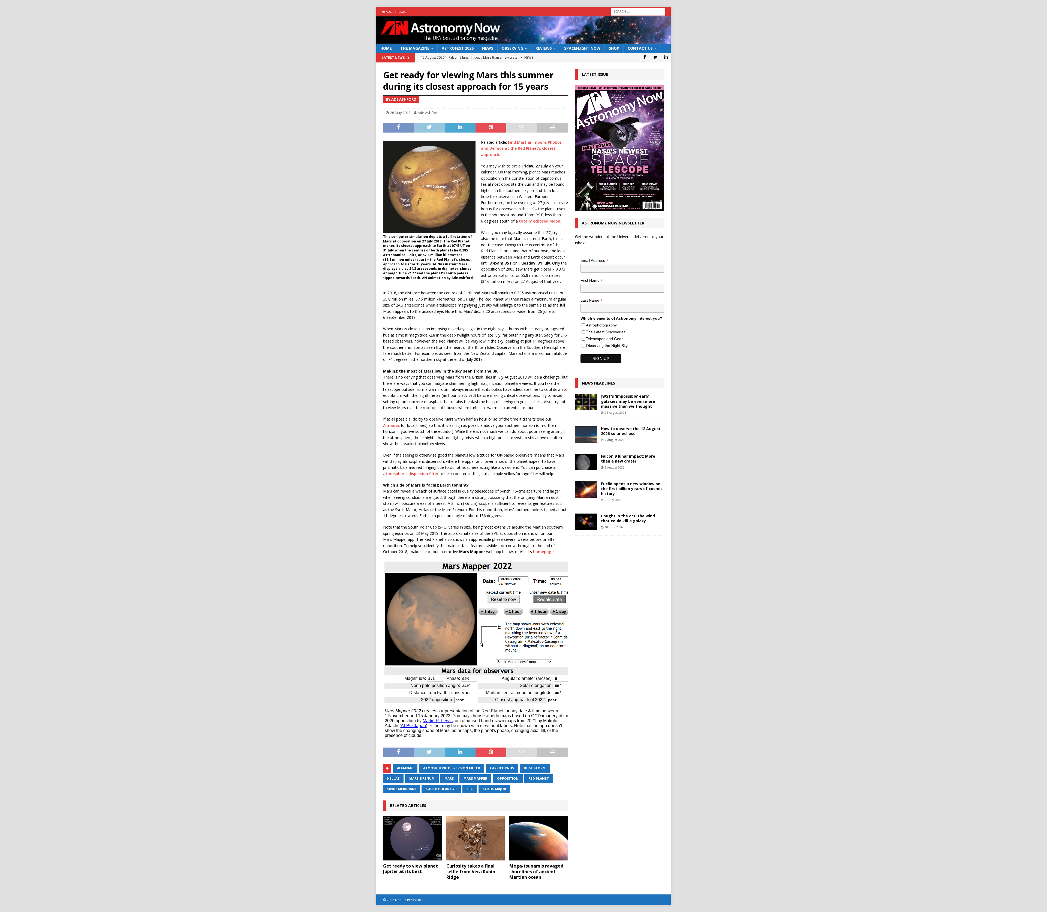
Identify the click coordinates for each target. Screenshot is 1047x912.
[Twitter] (655, 57)
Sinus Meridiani (401, 789)
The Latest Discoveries (605, 332)
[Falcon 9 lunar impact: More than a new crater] (586, 462)
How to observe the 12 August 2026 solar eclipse (631, 431)
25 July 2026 (613, 500)
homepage (543, 551)
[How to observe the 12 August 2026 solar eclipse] (586, 434)
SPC (470, 789)
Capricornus (502, 768)
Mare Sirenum (422, 778)
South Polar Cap (441, 789)
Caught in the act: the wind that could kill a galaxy (628, 518)
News (487, 48)
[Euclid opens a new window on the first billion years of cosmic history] (586, 489)
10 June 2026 (614, 527)
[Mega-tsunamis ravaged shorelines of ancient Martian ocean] (538, 838)
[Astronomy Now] (523, 40)
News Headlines (598, 383)
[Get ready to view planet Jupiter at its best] (412, 838)
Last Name (591, 300)
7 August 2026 (614, 440)
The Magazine (414, 48)
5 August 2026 (614, 467)
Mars (449, 778)
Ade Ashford (428, 112)
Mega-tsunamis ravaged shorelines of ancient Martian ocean (536, 871)
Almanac (391, 425)
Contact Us (640, 48)
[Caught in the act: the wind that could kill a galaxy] (586, 522)
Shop (614, 48)
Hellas (393, 778)
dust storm (535, 768)
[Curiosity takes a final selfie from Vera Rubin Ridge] (475, 838)
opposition (508, 778)
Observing (512, 48)
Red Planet (538, 778)
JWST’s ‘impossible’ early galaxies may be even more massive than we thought (628, 401)
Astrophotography (601, 325)
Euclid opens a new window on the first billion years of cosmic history (632, 488)
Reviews (543, 48)
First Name (591, 280)
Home (386, 48)
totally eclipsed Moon (539, 221)
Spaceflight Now (582, 48)
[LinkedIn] (666, 57)
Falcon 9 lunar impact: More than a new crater (628, 459)
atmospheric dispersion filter (410, 473)
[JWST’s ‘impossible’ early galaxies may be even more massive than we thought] (586, 402)
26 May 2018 (400, 112)
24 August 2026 (615, 412)
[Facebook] (644, 57)
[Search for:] (638, 11)
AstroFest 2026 (458, 48)
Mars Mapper (475, 778)
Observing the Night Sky (607, 345)
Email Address (594, 260)
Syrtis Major (494, 789)
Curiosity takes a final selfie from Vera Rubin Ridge (470, 871)
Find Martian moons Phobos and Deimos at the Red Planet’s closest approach (521, 148)
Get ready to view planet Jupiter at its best (410, 869)
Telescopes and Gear (604, 339)
